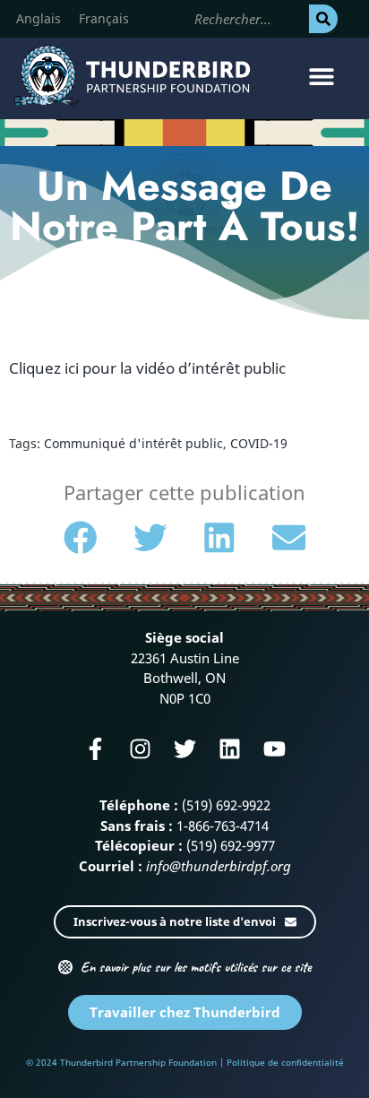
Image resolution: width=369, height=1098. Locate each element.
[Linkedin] (230, 749)
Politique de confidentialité (285, 1062)
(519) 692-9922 (226, 805)
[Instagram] (140, 749)
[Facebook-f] (95, 749)
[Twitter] (185, 749)
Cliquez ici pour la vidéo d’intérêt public (147, 368)
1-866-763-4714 (222, 825)
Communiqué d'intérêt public (133, 443)
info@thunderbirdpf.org (218, 866)
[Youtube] (274, 749)
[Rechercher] (323, 18)
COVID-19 (258, 443)
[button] (322, 76)
